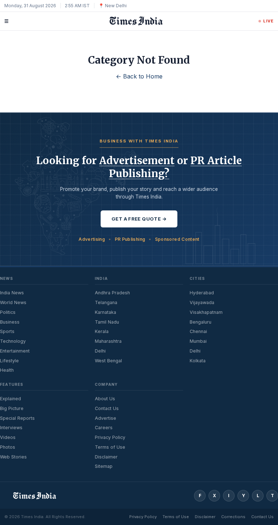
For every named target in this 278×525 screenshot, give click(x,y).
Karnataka (105, 312)
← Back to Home (139, 76)
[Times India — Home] (133, 21)
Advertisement (136, 160)
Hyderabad (202, 292)
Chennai (198, 331)
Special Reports (17, 418)
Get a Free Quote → (139, 219)
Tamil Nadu (107, 322)
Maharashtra (108, 341)
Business (10, 322)
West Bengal (108, 360)
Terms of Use (110, 447)
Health (7, 370)
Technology (13, 341)
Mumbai (198, 341)
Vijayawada (202, 302)
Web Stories (13, 457)
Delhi (100, 351)
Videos (8, 437)
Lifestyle (9, 360)
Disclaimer (106, 457)
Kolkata (198, 360)
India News (12, 292)
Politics (8, 312)
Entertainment (15, 351)
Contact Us (107, 408)
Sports (7, 331)
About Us (105, 398)
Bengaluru (200, 322)
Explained (10, 398)
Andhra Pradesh (112, 292)
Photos (7, 447)
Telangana (106, 302)
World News (13, 302)
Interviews (11, 427)
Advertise (105, 418)
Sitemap (104, 466)
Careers (104, 427)
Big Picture (12, 408)
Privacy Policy (110, 437)
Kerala (102, 331)
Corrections (233, 516)
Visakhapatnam (206, 312)
